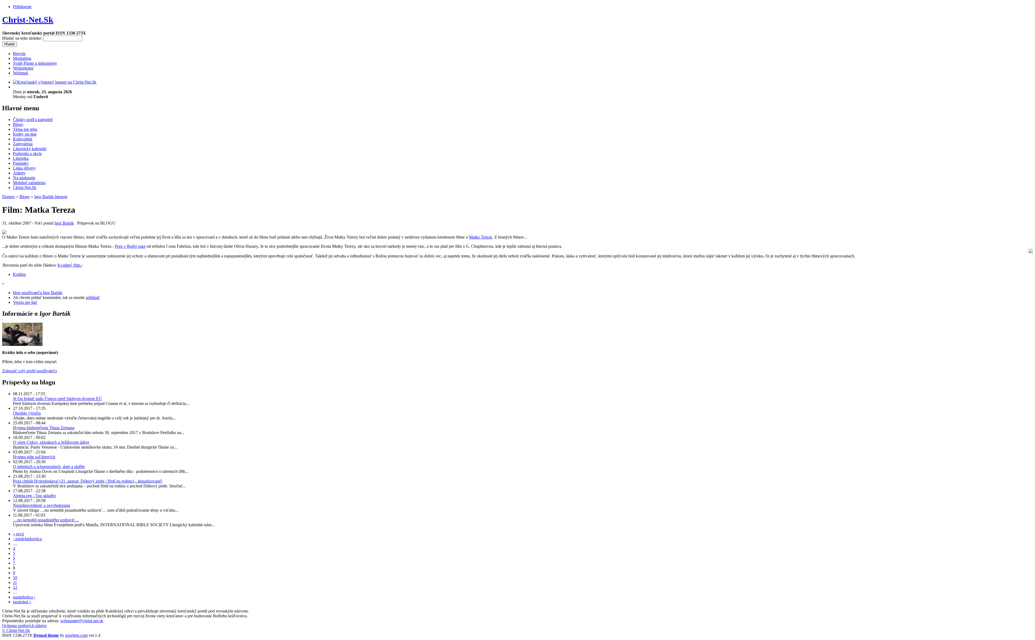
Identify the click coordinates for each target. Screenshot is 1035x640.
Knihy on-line (25, 134)
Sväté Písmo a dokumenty (35, 63)
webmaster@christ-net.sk (81, 620)
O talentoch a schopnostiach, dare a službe (49, 466)
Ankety (19, 173)
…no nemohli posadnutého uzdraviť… (46, 520)
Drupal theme (46, 635)
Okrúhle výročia (27, 413)
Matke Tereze (480, 237)
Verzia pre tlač (25, 302)
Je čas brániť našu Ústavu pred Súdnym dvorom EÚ (57, 398)
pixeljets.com (76, 635)
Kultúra (19, 274)
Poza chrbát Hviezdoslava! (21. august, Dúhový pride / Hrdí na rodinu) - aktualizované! (87, 481)
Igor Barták (64, 223)
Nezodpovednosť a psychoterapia (41, 505)
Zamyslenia (23, 144)
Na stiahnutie (24, 178)
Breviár (19, 53)
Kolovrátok (22, 139)
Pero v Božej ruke (130, 246)
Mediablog (22, 58)
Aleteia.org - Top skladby (34, 495)
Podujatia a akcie (27, 153)
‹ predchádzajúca (27, 538)
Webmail (20, 73)
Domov (8, 196)
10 (15, 577)
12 (15, 587)
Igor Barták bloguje (50, 196)
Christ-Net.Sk (27, 20)
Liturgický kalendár (29, 148)
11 (15, 582)
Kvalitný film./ (69, 265)
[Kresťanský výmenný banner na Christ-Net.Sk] (54, 82)
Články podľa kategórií (33, 119)
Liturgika (21, 158)
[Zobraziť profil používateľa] (22, 344)
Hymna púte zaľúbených (34, 457)
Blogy (18, 124)
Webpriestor (23, 68)
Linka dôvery (24, 168)
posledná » (22, 602)
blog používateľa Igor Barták (37, 292)
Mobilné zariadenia (29, 182)
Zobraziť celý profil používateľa (29, 371)
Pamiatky (21, 163)
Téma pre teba (25, 129)
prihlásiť (93, 297)
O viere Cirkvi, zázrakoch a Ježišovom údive (51, 442)
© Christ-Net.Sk (16, 630)
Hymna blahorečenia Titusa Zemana (43, 427)
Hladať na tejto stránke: (22, 38)
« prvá (18, 534)
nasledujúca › (24, 597)
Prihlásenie (22, 6)
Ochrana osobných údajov (24, 625)
